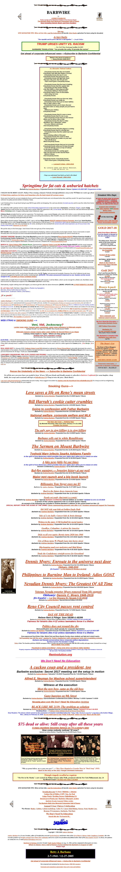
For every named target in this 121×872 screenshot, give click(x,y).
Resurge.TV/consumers (52, 811)
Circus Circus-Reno (63, 348)
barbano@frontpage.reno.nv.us (52, 307)
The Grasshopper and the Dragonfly (107, 249)
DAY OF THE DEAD (60, 614)
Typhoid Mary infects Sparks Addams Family (60, 453)
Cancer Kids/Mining (70, 808)
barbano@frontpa (29, 839)
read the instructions (54, 788)
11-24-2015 (107, 296)
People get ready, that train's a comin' (60, 497)
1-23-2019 (67, 779)
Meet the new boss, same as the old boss (60, 689)
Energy (80, 808)
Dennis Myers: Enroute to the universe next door (68, 561)
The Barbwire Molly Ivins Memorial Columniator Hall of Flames (59, 803)
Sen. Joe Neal (70, 794)
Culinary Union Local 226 (33, 348)
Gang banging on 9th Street (60, 696)
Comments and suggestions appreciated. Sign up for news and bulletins (60, 867)
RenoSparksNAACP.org (58, 241)
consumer (28, 303)
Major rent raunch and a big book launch (60, 476)
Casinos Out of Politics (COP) (54, 794)
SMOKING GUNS (24, 320)
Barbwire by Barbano (30, 843)
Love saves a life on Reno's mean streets (60, 392)
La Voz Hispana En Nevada (70, 569)
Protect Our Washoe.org (61, 305)
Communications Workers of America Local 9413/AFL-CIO (66, 303)
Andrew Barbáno (34, 189)
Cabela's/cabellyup (48, 808)
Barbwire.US (6, 358)
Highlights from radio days (107, 337)
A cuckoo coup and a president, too (60, 667)
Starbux (61, 315)
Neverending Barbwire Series (107, 323)
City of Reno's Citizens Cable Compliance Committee (89, 836)
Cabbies (38, 808)
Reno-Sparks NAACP (65, 236)
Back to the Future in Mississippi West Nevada (107, 263)
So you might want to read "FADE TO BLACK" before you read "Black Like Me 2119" (72, 714)
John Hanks (73, 33)
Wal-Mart (71, 811)
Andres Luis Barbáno (37, 630)
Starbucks (64, 811)
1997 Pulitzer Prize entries (107, 326)
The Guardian (18, 317)
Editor (16, 643)
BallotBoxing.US (18, 305)
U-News (58, 791)
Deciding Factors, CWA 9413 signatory (70, 864)
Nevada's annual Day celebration (50, 301)
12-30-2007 (23, 225)
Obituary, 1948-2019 (68, 567)
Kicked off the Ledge (107, 255)
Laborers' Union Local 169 (51, 244)
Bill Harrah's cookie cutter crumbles (61, 401)
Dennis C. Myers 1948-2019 (75, 595)
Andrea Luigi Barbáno (39, 709)
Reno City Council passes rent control (60, 606)
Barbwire (107, 353)
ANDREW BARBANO (58, 18)
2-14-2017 (107, 283)
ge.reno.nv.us (38, 839)
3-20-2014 (107, 313)
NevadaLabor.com (6, 305)
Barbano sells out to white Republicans (60, 438)
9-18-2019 (82, 569)
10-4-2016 (107, 276)
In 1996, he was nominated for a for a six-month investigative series (63, 311)
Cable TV (59, 808)
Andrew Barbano (67, 832)
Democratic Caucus (18, 240)
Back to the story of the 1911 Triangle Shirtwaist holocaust (60, 770)
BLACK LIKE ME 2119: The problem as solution (60, 707)
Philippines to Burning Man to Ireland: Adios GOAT (68, 574)
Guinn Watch (47, 796)
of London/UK (26, 316)
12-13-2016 (107, 280)
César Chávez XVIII (15, 244)
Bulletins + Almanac (70, 791)
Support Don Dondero (107, 207)
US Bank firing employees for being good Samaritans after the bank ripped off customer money (32, 195)
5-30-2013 (107, 309)
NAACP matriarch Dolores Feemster (62, 220)
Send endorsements (107, 212)
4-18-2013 (107, 306)
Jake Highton (104, 209)
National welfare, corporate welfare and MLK (60, 415)
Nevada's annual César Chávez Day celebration (34, 837)
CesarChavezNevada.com (84, 248)
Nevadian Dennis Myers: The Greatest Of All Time (68, 583)
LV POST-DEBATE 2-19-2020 (83, 284)
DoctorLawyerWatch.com (45, 305)
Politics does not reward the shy (60, 626)
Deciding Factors (58, 796)
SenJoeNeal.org (30, 305)
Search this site (54, 816)
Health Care (92, 808)
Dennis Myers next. (111, 209)
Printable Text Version (60, 425)
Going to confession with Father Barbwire (60, 409)
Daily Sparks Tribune (54, 843)
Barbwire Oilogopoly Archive (69, 798)
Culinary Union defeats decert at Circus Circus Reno (67, 711)
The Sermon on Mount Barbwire (60, 446)
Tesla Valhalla (72, 358)
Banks (33, 808)
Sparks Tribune (49, 309)
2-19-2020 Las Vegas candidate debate (23, 276)
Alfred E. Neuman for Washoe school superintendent (60, 678)
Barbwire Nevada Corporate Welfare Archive (59, 801)
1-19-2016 (107, 300)
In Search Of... (65, 816)
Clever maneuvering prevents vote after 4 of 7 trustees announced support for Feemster (81, 505)
